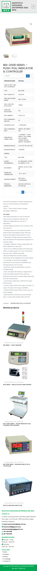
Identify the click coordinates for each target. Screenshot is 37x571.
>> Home (4, 552)
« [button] (17, 192)
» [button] (31, 192)
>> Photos (5, 556)
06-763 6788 (8, 531)
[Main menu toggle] (33, 6)
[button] (31, 24)
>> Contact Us (6, 561)
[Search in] (31, 75)
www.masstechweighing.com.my (15, 524)
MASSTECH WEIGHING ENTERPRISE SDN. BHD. (20, 6)
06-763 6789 (8, 534)
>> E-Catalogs (6, 559)
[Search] (28, 75)
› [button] (28, 192)
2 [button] (25, 192)
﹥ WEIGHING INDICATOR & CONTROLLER (20, 303)
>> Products (5, 554)
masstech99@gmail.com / (12, 527)
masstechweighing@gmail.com (12, 529)
